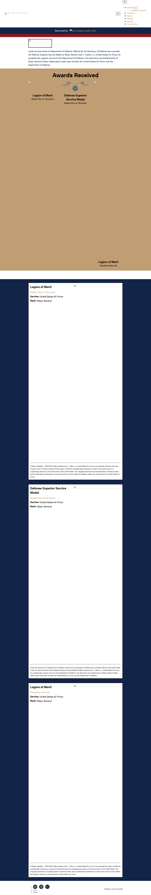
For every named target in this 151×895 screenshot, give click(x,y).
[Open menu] (118, 14)
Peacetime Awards (108, 265)
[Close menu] (124, 2)
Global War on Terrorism (42, 98)
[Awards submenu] (135, 7)
